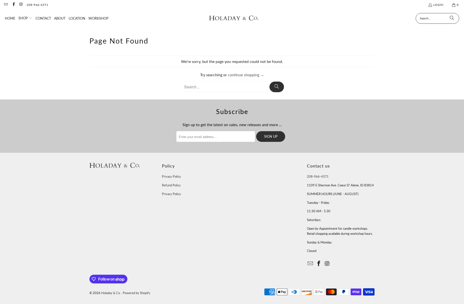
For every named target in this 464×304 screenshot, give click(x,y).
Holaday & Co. (111, 293)
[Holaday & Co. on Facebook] (13, 5)
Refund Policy (171, 185)
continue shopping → (246, 74)
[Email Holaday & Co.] (6, 5)
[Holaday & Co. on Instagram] (21, 5)
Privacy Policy (171, 176)
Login (438, 5)
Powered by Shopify (136, 293)
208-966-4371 (37, 5)
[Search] (452, 18)
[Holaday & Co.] (234, 18)
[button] (25, 18)
